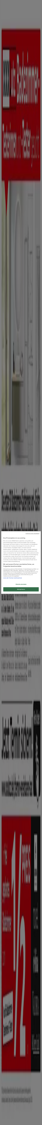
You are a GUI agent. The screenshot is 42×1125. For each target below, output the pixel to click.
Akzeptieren (21, 589)
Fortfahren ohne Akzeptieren (32, 533)
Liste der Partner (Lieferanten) (12, 578)
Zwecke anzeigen (21, 584)
